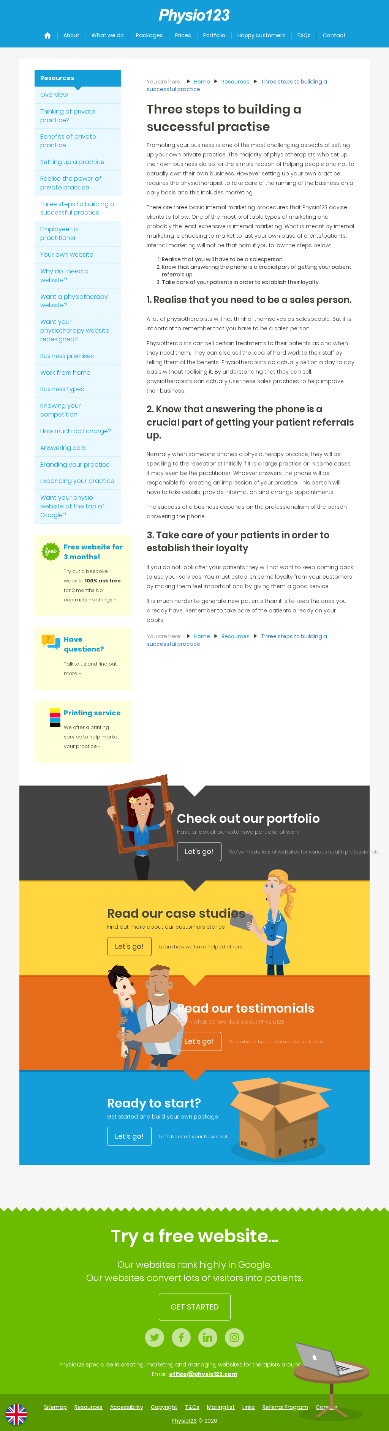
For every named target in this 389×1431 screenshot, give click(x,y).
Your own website (66, 254)
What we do (108, 35)
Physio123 (184, 1421)
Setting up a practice (72, 162)
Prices (183, 35)
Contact (334, 35)
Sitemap (55, 1407)
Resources (57, 78)
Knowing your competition (60, 410)
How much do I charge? (75, 431)
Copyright (164, 1407)
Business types (62, 389)
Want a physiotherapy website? (74, 301)
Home (202, 81)
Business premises (67, 356)
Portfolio (214, 35)
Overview (54, 94)
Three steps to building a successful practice (77, 208)
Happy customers (261, 35)
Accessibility (126, 1407)
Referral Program (285, 1407)
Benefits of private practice (68, 141)
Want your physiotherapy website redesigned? (74, 330)
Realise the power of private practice (71, 183)
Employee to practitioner (59, 233)
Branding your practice (75, 464)
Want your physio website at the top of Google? (72, 506)
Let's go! (199, 851)
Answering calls (63, 447)
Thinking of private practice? (67, 116)
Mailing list (221, 1407)
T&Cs (192, 1407)
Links (248, 1407)
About (71, 35)
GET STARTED (195, 1307)
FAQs (304, 35)
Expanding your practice (77, 480)
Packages (149, 35)
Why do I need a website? (64, 275)
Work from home (65, 372)
